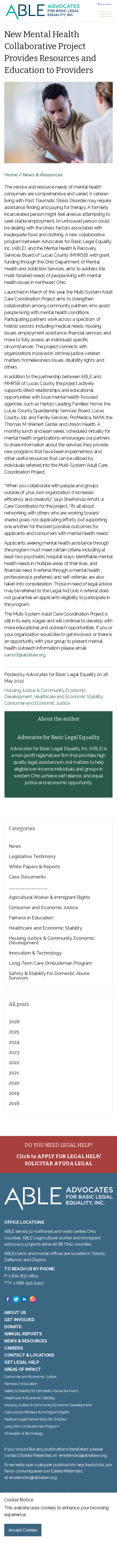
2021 (14, 1073)
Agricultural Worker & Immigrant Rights (49, 897)
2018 (14, 1103)
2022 (14, 1062)
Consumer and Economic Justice (37, 703)
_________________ (28, 887)
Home (10, 174)
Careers (13, 1348)
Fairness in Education (31, 917)
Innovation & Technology (35, 953)
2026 (14, 1021)
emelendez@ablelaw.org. (33, 1477)
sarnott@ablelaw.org (24, 655)
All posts (19, 1004)
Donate (13, 1326)
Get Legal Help (21, 1362)
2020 (14, 1083)
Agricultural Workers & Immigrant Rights (36, 1412)
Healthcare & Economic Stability (29, 1398)
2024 (14, 1042)
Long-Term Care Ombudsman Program (50, 963)
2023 (14, 1052)
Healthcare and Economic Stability (68, 696)
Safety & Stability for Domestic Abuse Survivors (49, 976)
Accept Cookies (23, 1530)
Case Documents (27, 877)
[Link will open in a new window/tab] (7, 1299)
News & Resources (42, 174)
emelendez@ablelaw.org (83, 1455)
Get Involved (19, 1319)
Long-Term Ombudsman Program (31, 1426)
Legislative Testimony (32, 856)
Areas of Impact (22, 1369)
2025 (14, 1032)
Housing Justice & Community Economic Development (52, 940)
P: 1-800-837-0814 (21, 1276)
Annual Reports (23, 1333)
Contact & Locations (29, 1355)
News (15, 846)
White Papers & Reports (34, 866)
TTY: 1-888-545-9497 (24, 1283)
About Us (15, 1312)
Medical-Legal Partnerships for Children (35, 1419)
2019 (14, 1093)
